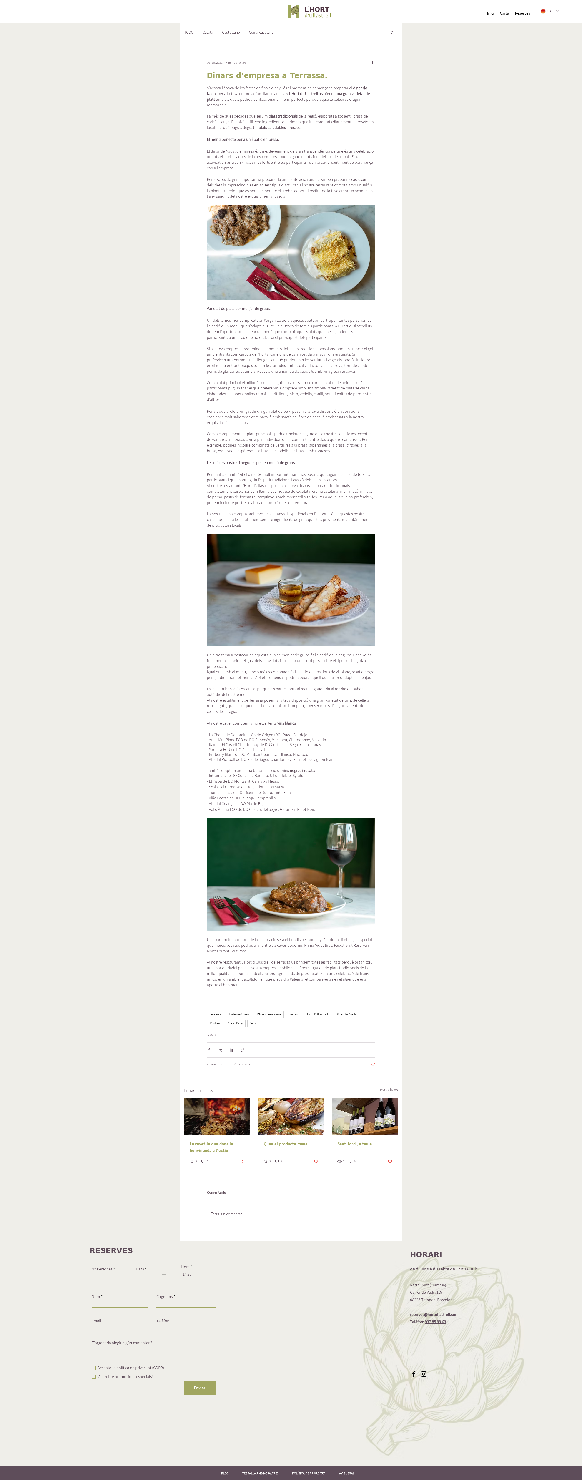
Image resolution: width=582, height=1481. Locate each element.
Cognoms (164, 1297)
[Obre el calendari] (164, 1275)
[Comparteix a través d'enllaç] (242, 1050)
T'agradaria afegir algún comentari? (122, 1343)
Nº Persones (102, 1269)
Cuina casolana (261, 32)
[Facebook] (414, 1374)
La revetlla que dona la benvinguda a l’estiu (211, 1147)
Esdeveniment (239, 1014)
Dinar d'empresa (269, 1014)
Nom (96, 1297)
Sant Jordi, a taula (354, 1143)
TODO (188, 32)
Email (96, 1321)
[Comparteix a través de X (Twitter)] (220, 1050)
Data (142, 1269)
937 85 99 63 (435, 1321)
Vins (253, 1023)
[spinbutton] (198, 1274)
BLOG (225, 1473)
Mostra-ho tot (389, 1089)
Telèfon (162, 1321)
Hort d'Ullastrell (317, 1014)
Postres (215, 1023)
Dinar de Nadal (346, 1014)
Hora (185, 1267)
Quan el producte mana (285, 1143)
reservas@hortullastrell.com (434, 1314)
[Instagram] (423, 1374)
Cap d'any (235, 1023)
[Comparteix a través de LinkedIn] (231, 1050)
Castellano (231, 32)
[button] (392, 32)
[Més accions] (372, 62)
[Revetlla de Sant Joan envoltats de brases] (217, 1116)
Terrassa (215, 1014)
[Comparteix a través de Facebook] (209, 1050)
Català (208, 32)
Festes (293, 1014)
